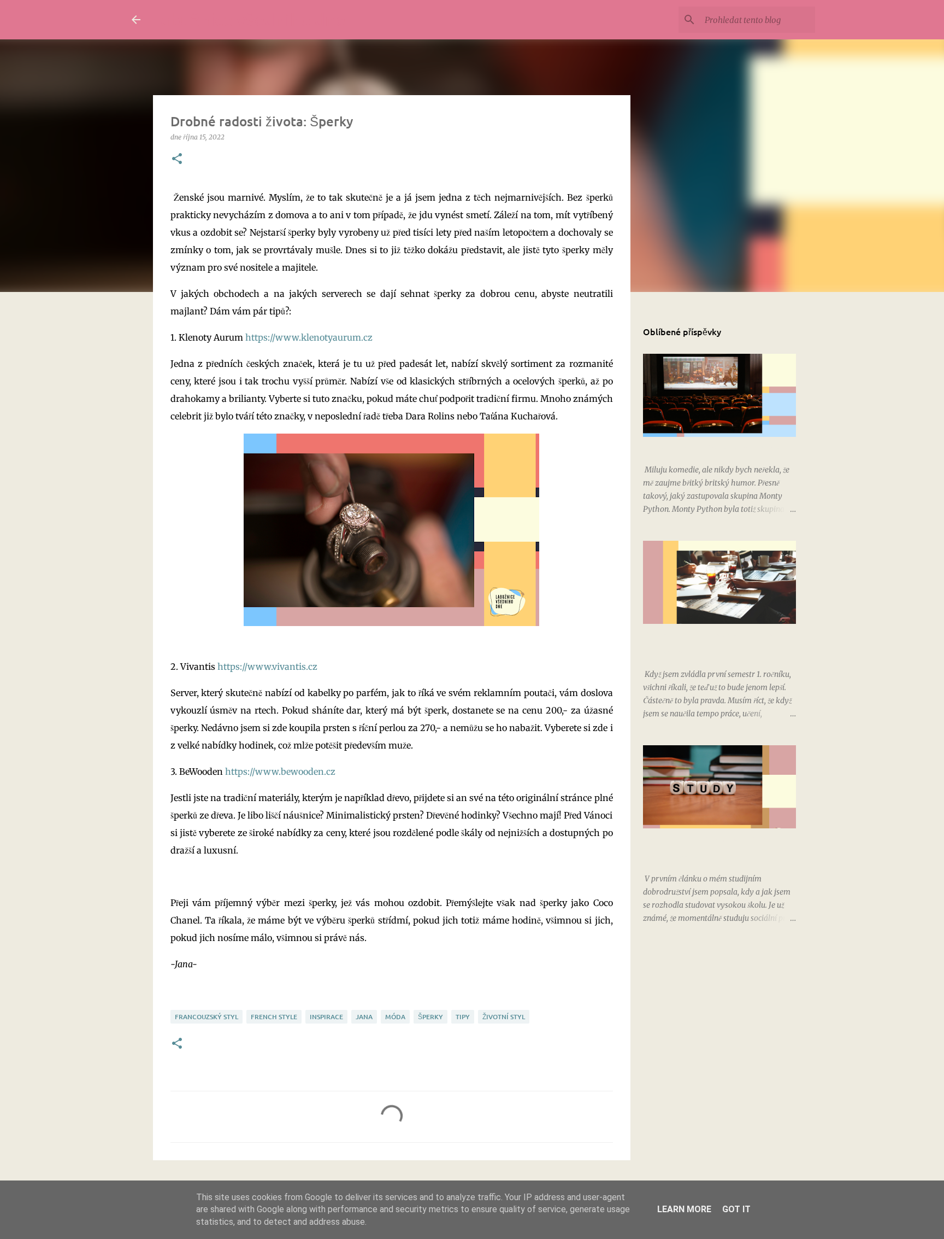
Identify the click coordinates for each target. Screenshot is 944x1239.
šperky (430, 1016)
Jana (364, 1016)
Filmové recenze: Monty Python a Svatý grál (719, 447)
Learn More (684, 1209)
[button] (177, 159)
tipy (463, 1016)
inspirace (326, 1016)
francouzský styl (206, 1016)
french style (274, 1016)
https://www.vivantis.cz (267, 666)
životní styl (503, 1016)
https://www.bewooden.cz (280, 771)
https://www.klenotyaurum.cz (309, 337)
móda (395, 1016)
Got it (736, 1209)
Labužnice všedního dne (248, 19)
